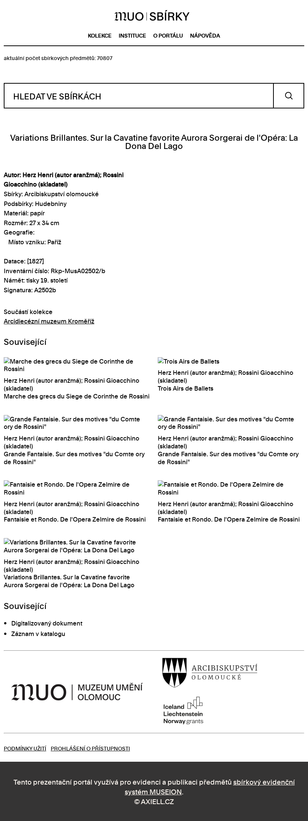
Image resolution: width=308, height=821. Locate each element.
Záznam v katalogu (38, 633)
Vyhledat (288, 95)
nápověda (205, 35)
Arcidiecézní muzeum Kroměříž (49, 321)
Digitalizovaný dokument (46, 623)
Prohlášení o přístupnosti (90, 748)
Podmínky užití (25, 748)
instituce (132, 35)
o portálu (168, 35)
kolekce (100, 35)
